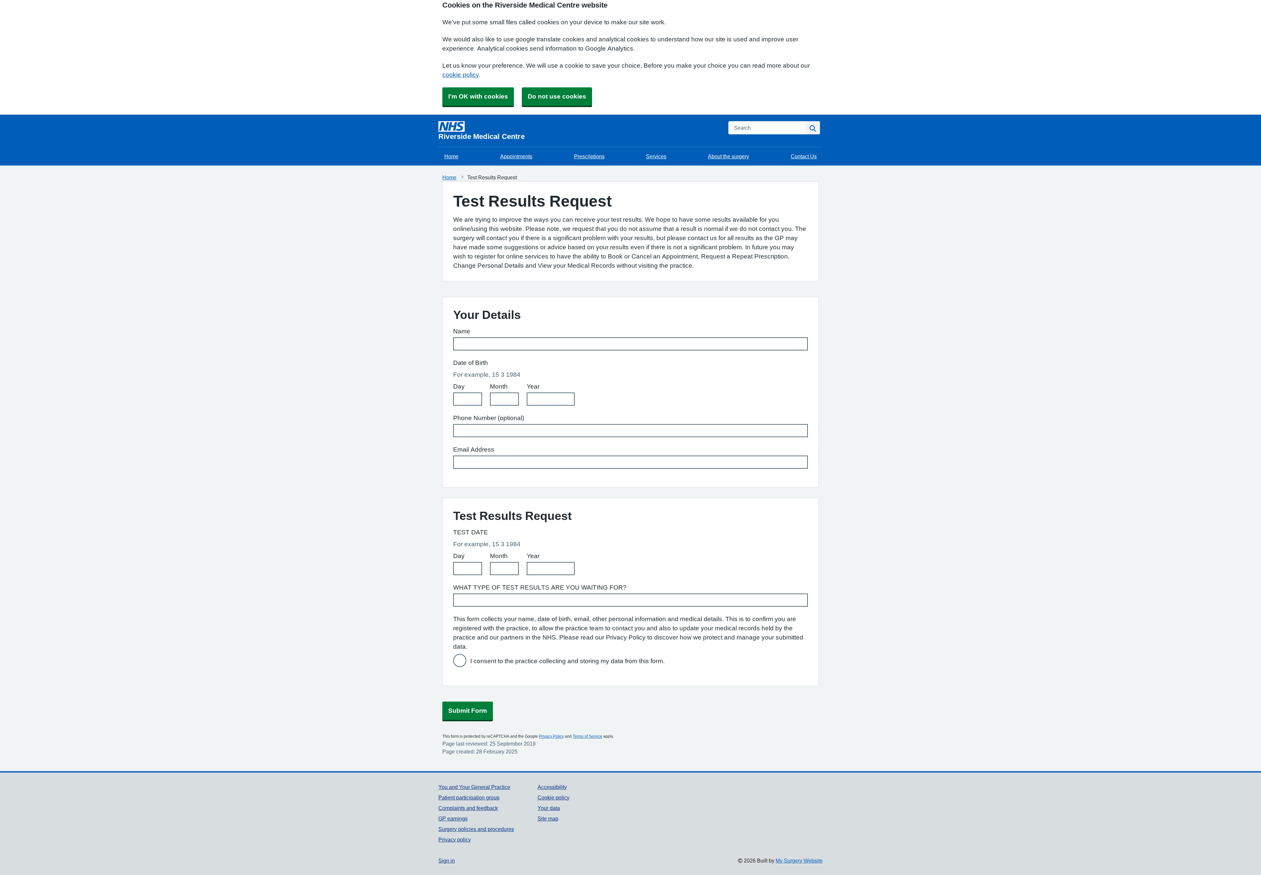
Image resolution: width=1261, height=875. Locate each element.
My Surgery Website (799, 860)
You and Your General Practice (474, 787)
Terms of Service (587, 736)
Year (533, 386)
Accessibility (552, 787)
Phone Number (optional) (488, 418)
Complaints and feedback (468, 808)
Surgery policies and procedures (476, 829)
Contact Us (804, 156)
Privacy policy (454, 839)
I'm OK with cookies (478, 96)
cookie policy (460, 75)
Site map (548, 818)
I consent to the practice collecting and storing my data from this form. (567, 661)
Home (451, 156)
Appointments (516, 156)
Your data (549, 808)
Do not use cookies (557, 96)
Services (656, 156)
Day (459, 386)
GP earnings (453, 818)
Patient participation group (468, 797)
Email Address (473, 449)
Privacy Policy (551, 736)
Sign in (446, 860)
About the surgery (728, 156)
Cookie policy (553, 797)
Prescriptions (589, 156)
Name (461, 331)
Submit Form (467, 710)
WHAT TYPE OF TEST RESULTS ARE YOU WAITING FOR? (540, 587)
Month (499, 386)
